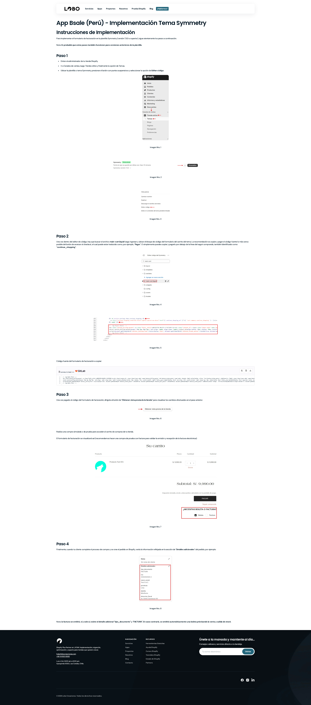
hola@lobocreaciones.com (66, 654)
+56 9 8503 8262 (63, 656)
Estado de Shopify (153, 659)
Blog (127, 659)
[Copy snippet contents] (242, 370)
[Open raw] (246, 370)
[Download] (250, 370)
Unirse (248, 651)
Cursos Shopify (152, 651)
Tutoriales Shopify (153, 655)
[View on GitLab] (79, 372)
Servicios (129, 643)
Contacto (129, 663)
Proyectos (129, 651)
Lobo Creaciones (69, 696)
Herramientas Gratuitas (155, 643)
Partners (149, 663)
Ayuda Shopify (151, 647)
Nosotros (129, 655)
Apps (127, 647)
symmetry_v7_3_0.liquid (66, 372)
